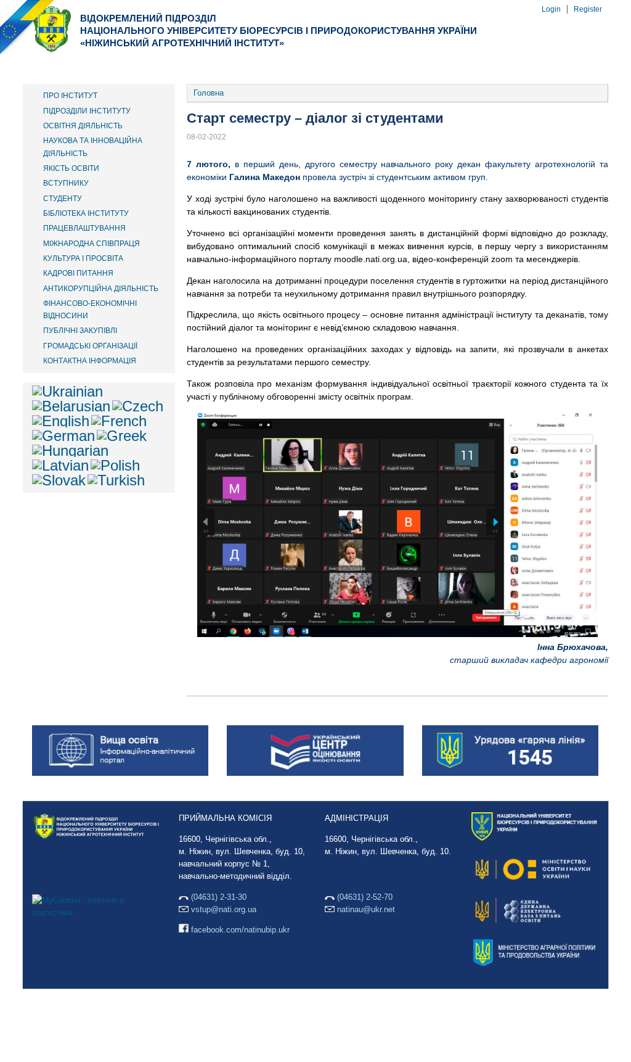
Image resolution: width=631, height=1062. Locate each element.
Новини (386, 67)
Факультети (143, 67)
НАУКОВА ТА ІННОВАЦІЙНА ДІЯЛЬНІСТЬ (92, 146)
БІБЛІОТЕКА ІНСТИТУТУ (86, 213)
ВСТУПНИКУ (66, 183)
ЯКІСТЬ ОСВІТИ (71, 168)
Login (551, 9)
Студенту (311, 67)
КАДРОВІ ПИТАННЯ (78, 273)
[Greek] (122, 436)
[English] (60, 421)
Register (588, 9)
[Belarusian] (71, 406)
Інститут (60, 67)
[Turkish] (116, 480)
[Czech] (137, 406)
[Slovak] (59, 480)
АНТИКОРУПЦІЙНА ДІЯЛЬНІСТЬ (100, 288)
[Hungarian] (70, 450)
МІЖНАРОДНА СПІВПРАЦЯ (91, 243)
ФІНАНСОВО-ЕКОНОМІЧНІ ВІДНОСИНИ (90, 309)
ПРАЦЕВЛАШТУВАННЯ (84, 228)
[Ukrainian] (67, 391)
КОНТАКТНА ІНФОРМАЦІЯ (89, 360)
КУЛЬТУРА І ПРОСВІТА (83, 258)
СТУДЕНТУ (62, 198)
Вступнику (230, 67)
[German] (63, 436)
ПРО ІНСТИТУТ (70, 95)
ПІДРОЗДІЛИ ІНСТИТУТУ (87, 111)
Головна (208, 92)
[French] (119, 421)
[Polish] (115, 465)
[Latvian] (60, 465)
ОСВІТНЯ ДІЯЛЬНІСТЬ (83, 125)
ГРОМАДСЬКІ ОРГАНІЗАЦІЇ (90, 346)
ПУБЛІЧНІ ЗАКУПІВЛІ (80, 330)
